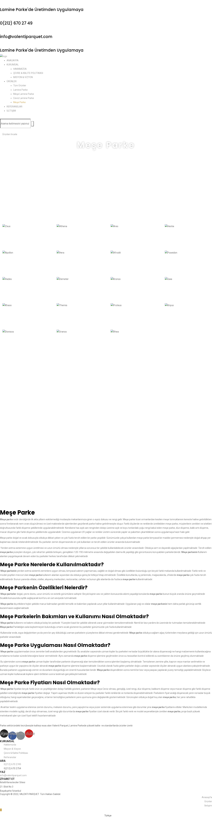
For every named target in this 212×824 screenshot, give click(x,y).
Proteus (118, 317)
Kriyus (171, 317)
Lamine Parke (20, 89)
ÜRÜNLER (12, 81)
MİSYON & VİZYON (23, 77)
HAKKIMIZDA (20, 69)
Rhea (116, 343)
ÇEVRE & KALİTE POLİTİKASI (28, 73)
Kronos (118, 290)
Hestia (171, 238)
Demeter (65, 290)
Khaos (8, 317)
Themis (64, 317)
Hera (61, 264)
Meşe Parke (19, 102)
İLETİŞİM (11, 110)
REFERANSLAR (14, 106)
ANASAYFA (13, 60)
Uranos (64, 343)
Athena (64, 238)
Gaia (169, 290)
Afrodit (117, 264)
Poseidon (174, 264)
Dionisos (10, 343)
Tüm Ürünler (19, 85)
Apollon (10, 264)
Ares (115, 238)
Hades (9, 290)
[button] (8, 134)
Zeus (7, 238)
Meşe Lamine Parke (23, 94)
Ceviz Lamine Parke (23, 98)
